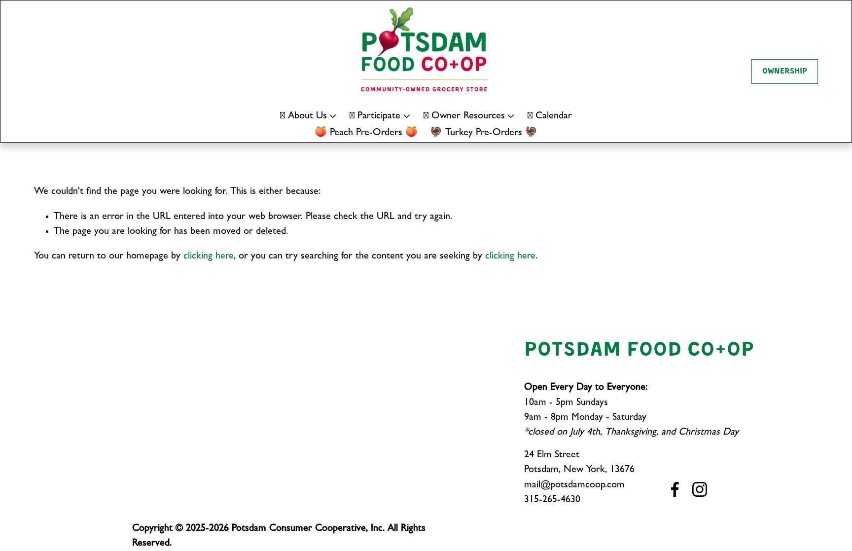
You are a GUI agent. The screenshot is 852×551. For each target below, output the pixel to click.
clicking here (208, 256)
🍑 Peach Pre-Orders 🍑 (366, 133)
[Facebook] (675, 489)
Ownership (784, 71)
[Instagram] (700, 489)
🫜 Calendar (550, 116)
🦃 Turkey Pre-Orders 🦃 (483, 133)
